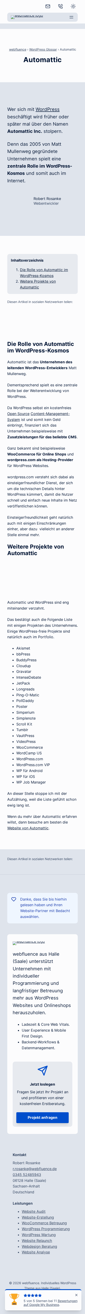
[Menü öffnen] (71, 17)
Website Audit (34, 1211)
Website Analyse (36, 1252)
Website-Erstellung (38, 1217)
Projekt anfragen (42, 1117)
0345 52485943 (27, 1174)
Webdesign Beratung (39, 1246)
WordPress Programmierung (46, 1229)
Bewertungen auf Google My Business (51, 1303)
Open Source (18, 413)
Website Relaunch (37, 1240)
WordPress (48, 109)
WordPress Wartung (39, 1234)
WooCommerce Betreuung (44, 1223)
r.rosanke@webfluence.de (35, 1168)
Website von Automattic (28, 828)
